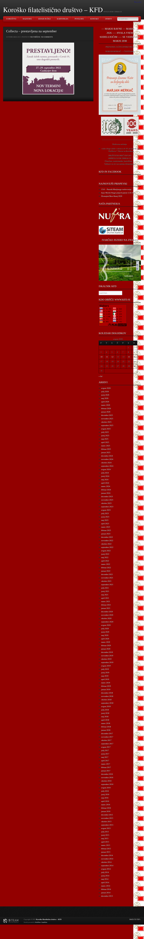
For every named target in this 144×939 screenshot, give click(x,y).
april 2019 (105, 679)
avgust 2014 (106, 869)
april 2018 (105, 720)
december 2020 (107, 612)
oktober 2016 (106, 781)
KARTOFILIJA (62, 19)
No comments (47, 37)
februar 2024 (106, 490)
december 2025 (107, 415)
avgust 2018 (106, 706)
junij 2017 (105, 754)
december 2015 (107, 815)
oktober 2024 (106, 463)
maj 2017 (104, 757)
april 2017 (105, 761)
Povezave (79, 19)
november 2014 (107, 859)
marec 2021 (105, 601)
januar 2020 (105, 649)
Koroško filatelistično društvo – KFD (53, 9)
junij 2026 (105, 395)
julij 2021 (105, 588)
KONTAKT (94, 19)
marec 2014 (105, 886)
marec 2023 (105, 527)
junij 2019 (105, 673)
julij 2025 (105, 432)
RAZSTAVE (27, 19)
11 (107, 357)
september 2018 (107, 703)
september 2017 (107, 744)
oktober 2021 (106, 581)
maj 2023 (104, 520)
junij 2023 (105, 517)
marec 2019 (105, 683)
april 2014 (105, 882)
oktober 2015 (106, 821)
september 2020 (107, 622)
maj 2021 (104, 595)
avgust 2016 (106, 788)
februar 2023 (106, 530)
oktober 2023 (106, 503)
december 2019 (107, 652)
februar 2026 (106, 408)
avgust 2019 (106, 666)
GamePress (44, 922)
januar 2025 (105, 452)
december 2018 (107, 693)
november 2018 (107, 696)
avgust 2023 (106, 510)
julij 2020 (105, 629)
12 (112, 357)
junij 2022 (105, 554)
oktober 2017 (106, 740)
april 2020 (105, 639)
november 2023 (107, 500)
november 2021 (107, 578)
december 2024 (107, 456)
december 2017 (107, 733)
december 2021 (107, 574)
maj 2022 (104, 557)
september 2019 (107, 662)
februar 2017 (106, 767)
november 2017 (107, 737)
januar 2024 (105, 493)
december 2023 (107, 496)
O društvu (11, 19)
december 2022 (107, 537)
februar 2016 (106, 808)
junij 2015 (105, 835)
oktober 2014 (106, 862)
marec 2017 (105, 764)
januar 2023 (105, 534)
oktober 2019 (106, 659)
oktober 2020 (106, 618)
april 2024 (105, 483)
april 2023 (105, 524)
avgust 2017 (106, 747)
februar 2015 (106, 849)
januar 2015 (105, 852)
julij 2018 (105, 710)
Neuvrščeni (35, 37)
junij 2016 (105, 794)
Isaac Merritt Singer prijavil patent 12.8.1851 (118, 193)
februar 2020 (106, 645)
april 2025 (105, 442)
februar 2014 (106, 889)
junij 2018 (105, 713)
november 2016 (107, 777)
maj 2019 (104, 676)
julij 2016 (105, 791)
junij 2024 (105, 476)
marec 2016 (105, 805)
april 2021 (105, 598)
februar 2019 (106, 686)
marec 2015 (105, 845)
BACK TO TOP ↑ (135, 919)
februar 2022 (106, 568)
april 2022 (105, 561)
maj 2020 (104, 635)
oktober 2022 (106, 544)
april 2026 (105, 402)
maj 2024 (104, 480)
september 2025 (107, 425)
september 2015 (107, 825)
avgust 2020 (106, 625)
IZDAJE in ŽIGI (44, 19)
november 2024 (107, 459)
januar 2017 (105, 771)
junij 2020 (105, 632)
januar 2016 (105, 811)
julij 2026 (105, 391)
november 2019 (107, 656)
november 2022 (107, 540)
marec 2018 (105, 723)
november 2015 (107, 818)
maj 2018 (104, 717)
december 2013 (107, 896)
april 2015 (105, 842)
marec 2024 (105, 486)
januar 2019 (105, 689)
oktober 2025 (106, 422)
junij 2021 (105, 591)
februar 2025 (106, 449)
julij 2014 (105, 872)
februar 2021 (106, 605)
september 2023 (107, 507)
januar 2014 (105, 893)
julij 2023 (105, 513)
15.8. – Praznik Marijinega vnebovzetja (116, 189)
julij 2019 (105, 669)
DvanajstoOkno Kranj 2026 (111, 196)
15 (129, 357)
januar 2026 (105, 412)
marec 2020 (105, 642)
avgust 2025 (106, 429)
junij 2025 (105, 436)
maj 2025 (104, 439)
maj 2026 (104, 398)
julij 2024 (105, 473)
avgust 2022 (106, 551)
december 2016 (107, 774)
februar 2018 (106, 727)
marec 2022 (105, 564)
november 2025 (107, 419)
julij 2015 (105, 832)
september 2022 (107, 547)
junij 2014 (105, 876)
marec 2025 (105, 446)
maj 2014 (104, 879)
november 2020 (107, 615)
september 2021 (107, 584)
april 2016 (105, 801)
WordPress (38, 922)
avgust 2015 (106, 828)
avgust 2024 (106, 469)
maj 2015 (104, 838)
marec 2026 (105, 405)
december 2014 (107, 855)
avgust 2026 (106, 388)
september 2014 (107, 866)
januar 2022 (105, 571)
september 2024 (107, 466)
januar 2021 (105, 608)
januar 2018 (105, 730)
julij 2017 (105, 750)
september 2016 (107, 784)
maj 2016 (104, 798)
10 (102, 357)
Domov (108, 19)
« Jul (100, 376)
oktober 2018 (106, 700)
